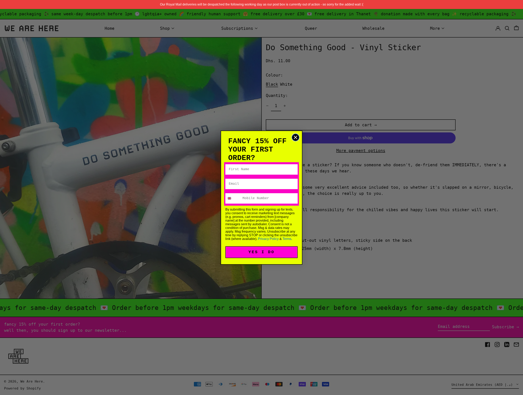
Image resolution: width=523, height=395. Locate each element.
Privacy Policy (268, 239)
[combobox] (233, 198)
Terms (287, 239)
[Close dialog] (295, 137)
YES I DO (261, 252)
